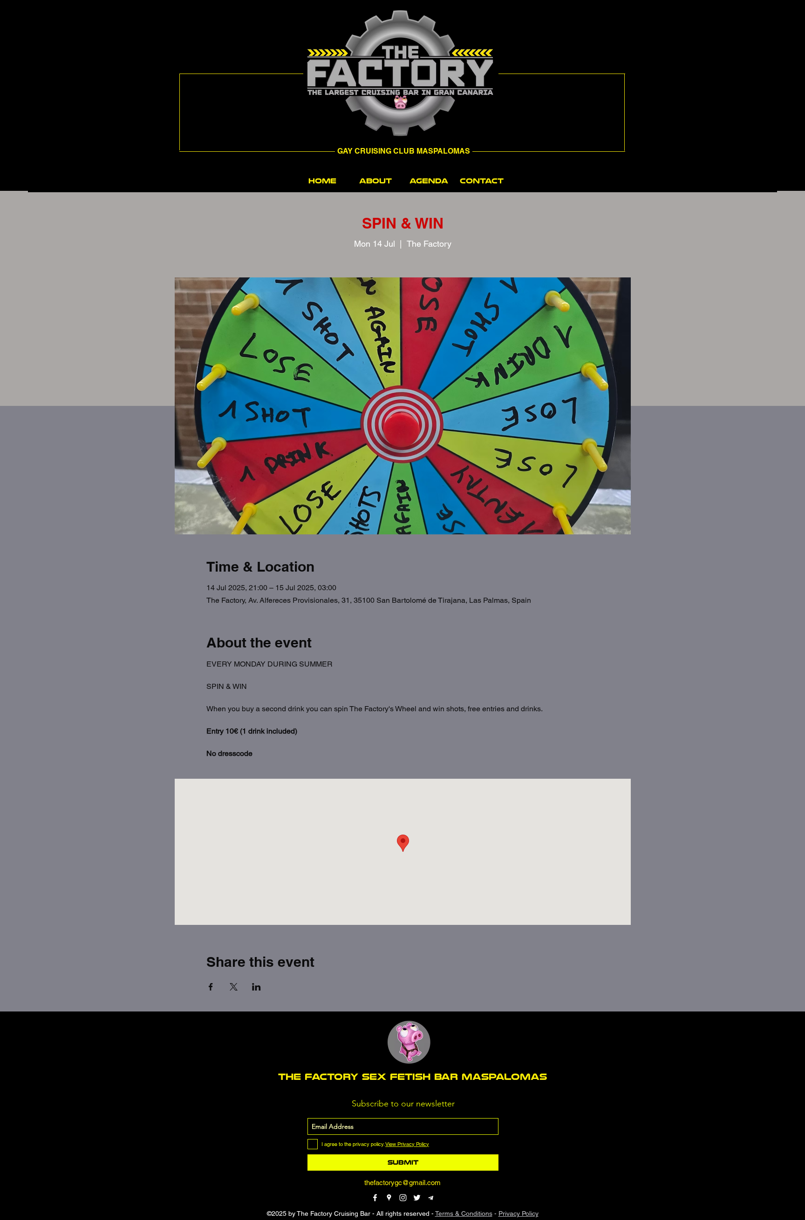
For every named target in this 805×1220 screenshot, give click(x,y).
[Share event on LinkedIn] (256, 987)
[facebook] (375, 1197)
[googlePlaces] (389, 1197)
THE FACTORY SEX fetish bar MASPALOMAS (412, 1076)
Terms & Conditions (463, 1213)
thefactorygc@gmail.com (402, 1182)
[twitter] (417, 1197)
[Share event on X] (233, 987)
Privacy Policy (518, 1213)
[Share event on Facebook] (210, 987)
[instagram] (403, 1197)
